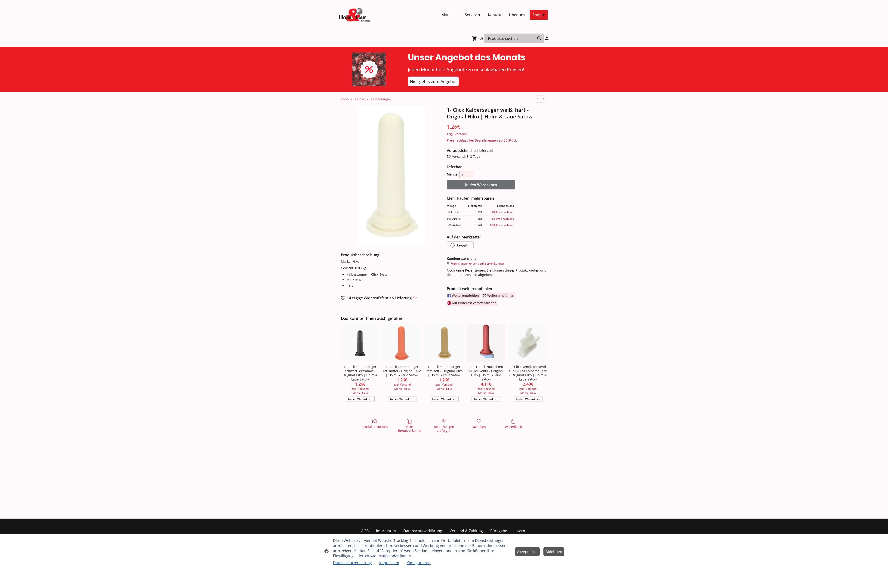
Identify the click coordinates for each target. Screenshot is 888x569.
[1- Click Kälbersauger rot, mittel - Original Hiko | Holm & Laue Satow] (402, 343)
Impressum (389, 562)
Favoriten (479, 426)
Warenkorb (513, 426)
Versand (461, 134)
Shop (345, 99)
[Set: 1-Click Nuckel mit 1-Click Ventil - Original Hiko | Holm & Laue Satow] (486, 343)
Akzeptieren (527, 551)
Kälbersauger (380, 99)
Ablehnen (554, 551)
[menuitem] (537, 99)
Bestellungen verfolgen (444, 428)
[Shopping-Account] (546, 38)
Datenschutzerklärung (352, 562)
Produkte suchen (375, 426)
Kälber (360, 99)
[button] (460, 245)
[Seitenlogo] (355, 14)
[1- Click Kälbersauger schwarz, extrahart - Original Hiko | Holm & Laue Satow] (360, 343)
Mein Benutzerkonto (409, 428)
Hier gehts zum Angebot (433, 81)
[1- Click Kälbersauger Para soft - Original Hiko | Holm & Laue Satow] (444, 343)
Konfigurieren (419, 562)
